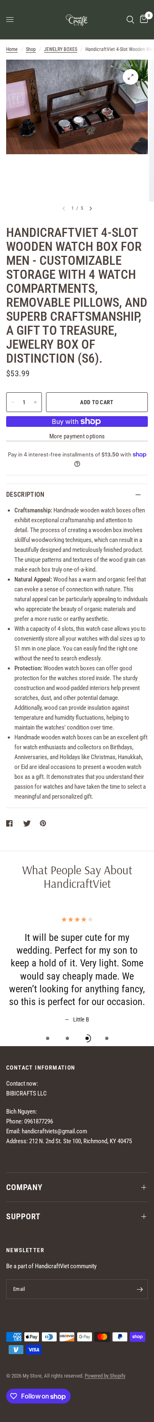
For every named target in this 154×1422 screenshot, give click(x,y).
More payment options (77, 436)
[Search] (130, 19)
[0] (142, 19)
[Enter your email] (139, 1289)
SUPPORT (23, 1216)
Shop (31, 49)
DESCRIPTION (25, 494)
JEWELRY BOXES (60, 49)
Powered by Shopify (105, 1376)
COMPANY (24, 1187)
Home (12, 49)
